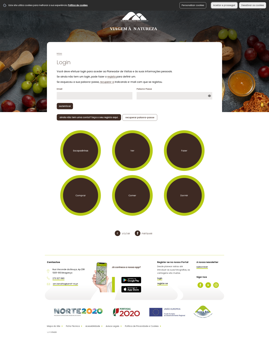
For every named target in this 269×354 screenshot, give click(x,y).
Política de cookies (78, 5)
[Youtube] (208, 285)
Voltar (126, 233)
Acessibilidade (92, 326)
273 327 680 (58, 278)
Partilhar (147, 233)
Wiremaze (52, 332)
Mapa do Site (53, 326)
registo (111, 76)
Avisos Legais (112, 326)
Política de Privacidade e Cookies (142, 326)
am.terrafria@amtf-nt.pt (65, 283)
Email (59, 89)
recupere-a (107, 82)
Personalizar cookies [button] (193, 5)
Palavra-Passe (144, 89)
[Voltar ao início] (134, 21)
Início (59, 53)
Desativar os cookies (252, 5)
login (159, 278)
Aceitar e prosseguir (224, 5)
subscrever (202, 266)
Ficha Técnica (73, 326)
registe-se (162, 283)
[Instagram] (216, 285)
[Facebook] (200, 285)
